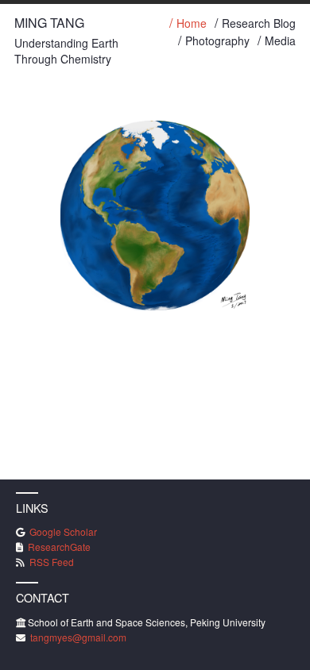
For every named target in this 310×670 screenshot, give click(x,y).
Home (191, 24)
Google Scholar (62, 531)
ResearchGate (58, 546)
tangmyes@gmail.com (77, 637)
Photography (217, 41)
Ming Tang (49, 22)
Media (280, 41)
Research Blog (259, 24)
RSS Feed (50, 561)
